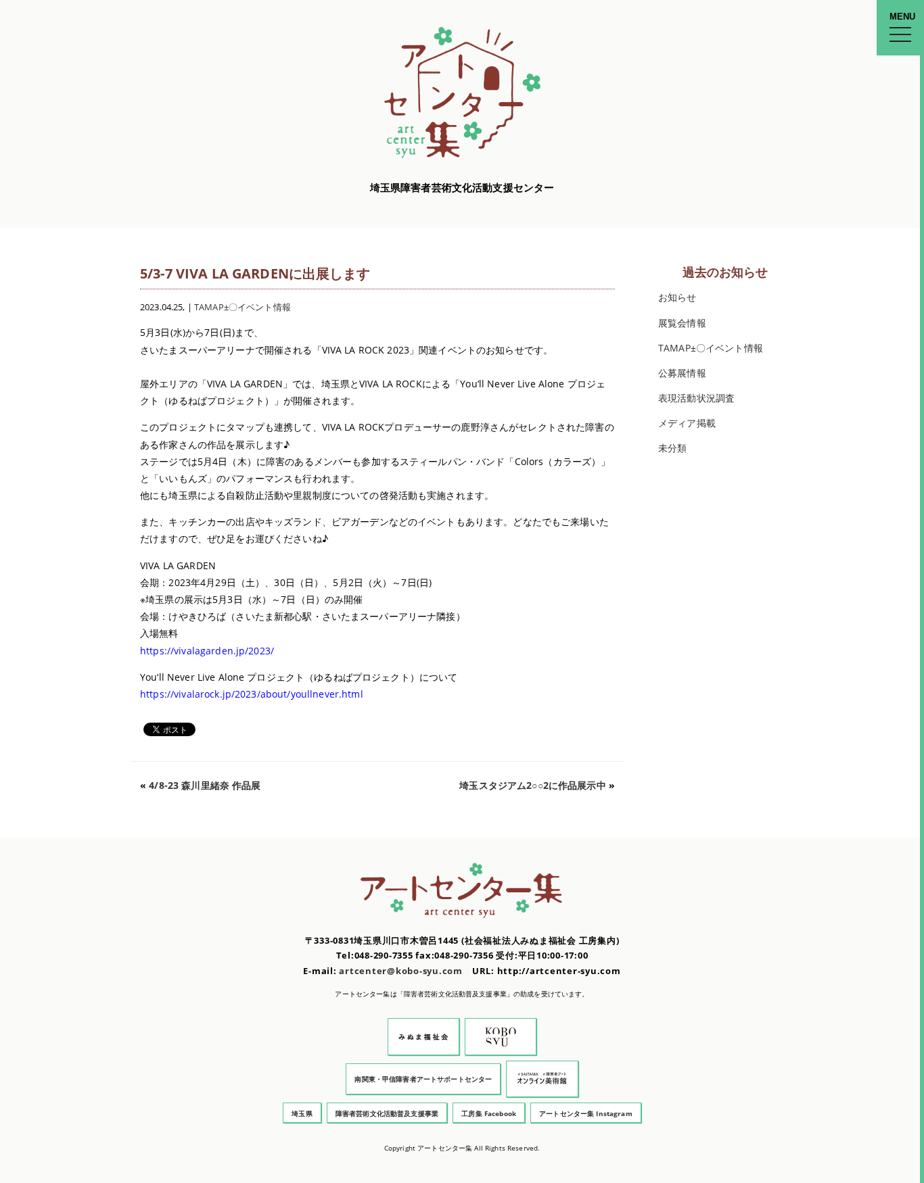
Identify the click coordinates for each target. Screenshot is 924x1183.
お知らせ (677, 297)
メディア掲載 (687, 422)
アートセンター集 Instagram (585, 1113)
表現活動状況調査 (696, 397)
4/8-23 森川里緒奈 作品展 (204, 785)
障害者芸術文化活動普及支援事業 (387, 1113)
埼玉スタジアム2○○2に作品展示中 (532, 785)
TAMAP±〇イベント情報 (242, 307)
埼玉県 (302, 1113)
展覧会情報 (682, 322)
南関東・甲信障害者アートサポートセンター (423, 1079)
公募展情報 (682, 372)
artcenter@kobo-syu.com (401, 971)
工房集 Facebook (488, 1113)
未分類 (672, 447)
